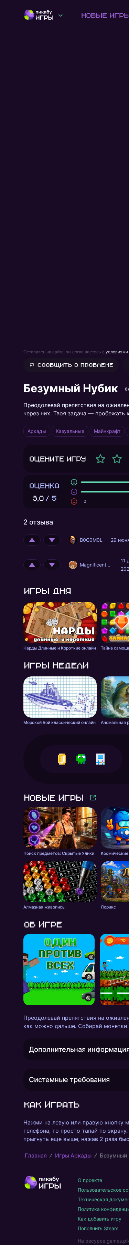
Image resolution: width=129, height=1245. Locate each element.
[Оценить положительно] (32, 540)
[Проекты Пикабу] (60, 15)
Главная (36, 1155)
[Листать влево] (23, 969)
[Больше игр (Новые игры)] (92, 797)
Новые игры (53, 797)
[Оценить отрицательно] (52, 540)
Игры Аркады (73, 1155)
